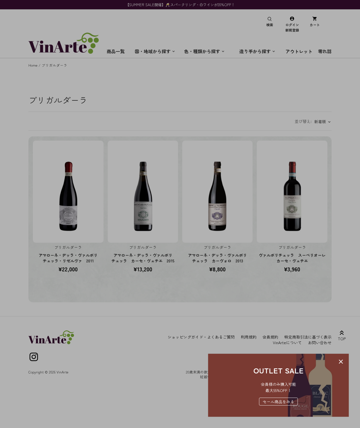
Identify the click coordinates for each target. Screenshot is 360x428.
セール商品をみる (278, 401)
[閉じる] (341, 361)
